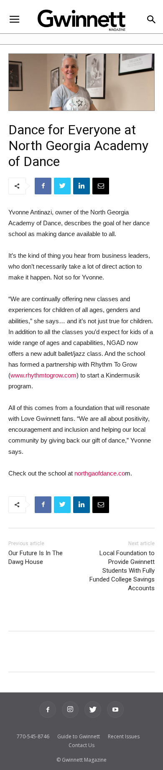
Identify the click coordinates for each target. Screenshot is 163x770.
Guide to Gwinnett (78, 736)
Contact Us (81, 745)
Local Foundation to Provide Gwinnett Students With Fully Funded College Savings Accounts (122, 570)
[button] (151, 20)
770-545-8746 (33, 736)
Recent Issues (124, 736)
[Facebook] (47, 709)
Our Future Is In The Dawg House (35, 557)
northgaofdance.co (99, 473)
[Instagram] (70, 709)
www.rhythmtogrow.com (43, 375)
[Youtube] (115, 709)
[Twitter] (92, 709)
